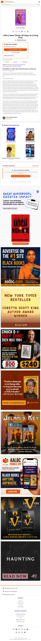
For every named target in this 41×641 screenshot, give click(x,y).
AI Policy (20, 604)
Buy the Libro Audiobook (10, 46)
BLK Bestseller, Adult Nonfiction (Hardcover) (15, 64)
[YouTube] (16, 629)
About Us (20, 601)
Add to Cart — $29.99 (16, 49)
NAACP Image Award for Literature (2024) (12, 66)
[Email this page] (28, 31)
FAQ (20, 617)
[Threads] (25, 629)
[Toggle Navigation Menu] (39, 2)
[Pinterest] (22, 632)
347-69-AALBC (21, 621)
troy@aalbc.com (21, 619)
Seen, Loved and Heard (11, 141)
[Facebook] (19, 629)
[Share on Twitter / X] (25, 31)
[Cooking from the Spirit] (30, 134)
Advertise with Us (20, 615)
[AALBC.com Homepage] (7, 2)
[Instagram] (13, 629)
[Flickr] (25, 632)
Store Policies (20, 606)
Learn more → (9, 118)
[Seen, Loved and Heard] (11, 134)
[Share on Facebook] (13, 31)
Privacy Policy (20, 603)
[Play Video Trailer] (20, 228)
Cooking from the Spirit (30, 141)
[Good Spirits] (30, 151)
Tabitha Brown (21, 40)
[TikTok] (16, 632)
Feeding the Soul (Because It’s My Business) (11, 158)
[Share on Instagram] (16, 31)
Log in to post (35, 165)
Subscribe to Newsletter (20, 614)
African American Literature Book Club (17, 639)
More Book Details (9, 55)
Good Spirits (30, 158)
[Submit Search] (38, 4)
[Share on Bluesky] (22, 31)
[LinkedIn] (19, 632)
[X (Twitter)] (22, 629)
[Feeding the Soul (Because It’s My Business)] (11, 151)
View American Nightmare (21, 243)
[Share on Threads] (19, 31)
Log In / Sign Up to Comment (21, 176)
